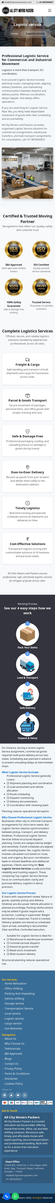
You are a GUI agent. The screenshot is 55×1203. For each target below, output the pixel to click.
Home (14, 33)
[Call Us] (6, 1196)
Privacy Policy (13, 1068)
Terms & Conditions (17, 1073)
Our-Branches (13, 1028)
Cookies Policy (14, 1083)
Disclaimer (11, 1078)
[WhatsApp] (15, 1196)
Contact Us (11, 1063)
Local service (13, 1013)
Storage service (14, 1003)
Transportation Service (19, 1008)
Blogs (8, 1058)
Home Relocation (15, 983)
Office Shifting (14, 988)
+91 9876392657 (14, 1179)
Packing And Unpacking (20, 993)
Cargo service (13, 1023)
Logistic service (14, 1018)
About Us (10, 1038)
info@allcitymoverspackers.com (18, 2)
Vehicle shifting (14, 998)
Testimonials (12, 1048)
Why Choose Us (14, 1043)
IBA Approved (13, 1053)
